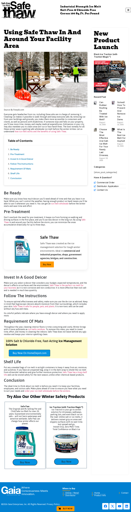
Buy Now (47, 264)
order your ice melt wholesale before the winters (47, 391)
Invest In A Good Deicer (22, 159)
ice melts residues (36, 329)
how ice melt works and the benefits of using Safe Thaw (40, 131)
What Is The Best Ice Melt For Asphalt (121, 135)
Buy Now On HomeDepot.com (29, 353)
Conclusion (16, 178)
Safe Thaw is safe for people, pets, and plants (33, 306)
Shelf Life (14, 173)
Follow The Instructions (22, 164)
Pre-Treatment (17, 154)
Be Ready (15, 149)
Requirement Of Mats (20, 168)
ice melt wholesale (60, 203)
